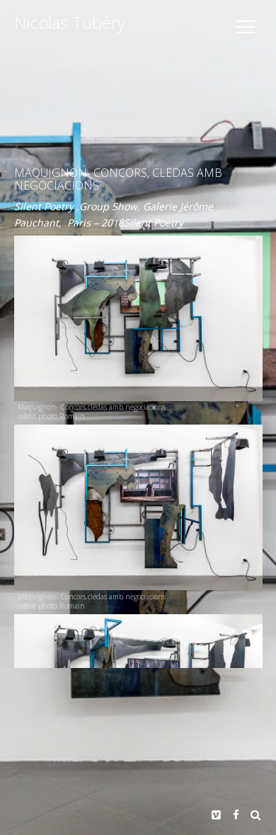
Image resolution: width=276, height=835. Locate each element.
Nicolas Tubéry (69, 22)
